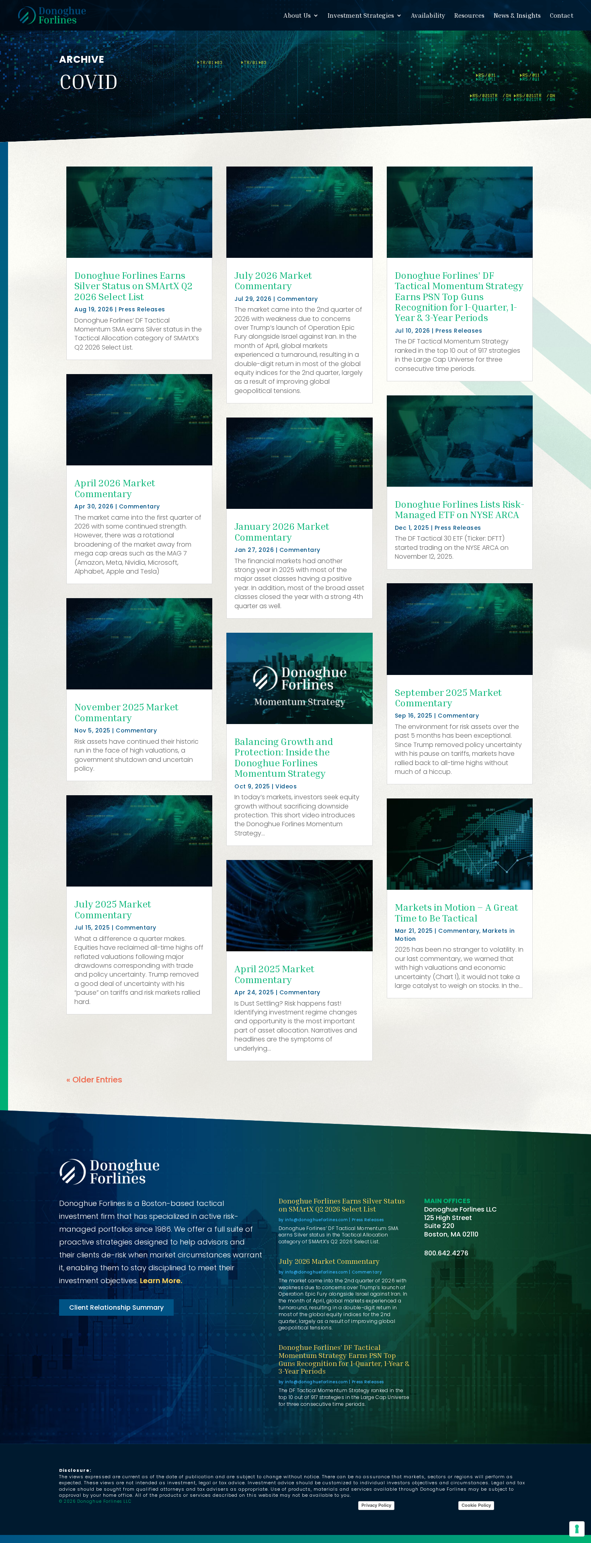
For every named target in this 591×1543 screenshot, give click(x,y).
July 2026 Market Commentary (273, 280)
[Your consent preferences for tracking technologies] (577, 1529)
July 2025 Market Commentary (112, 909)
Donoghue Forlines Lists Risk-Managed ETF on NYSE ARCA (460, 509)
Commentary (139, 506)
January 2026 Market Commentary (281, 531)
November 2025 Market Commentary (126, 712)
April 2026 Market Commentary (114, 488)
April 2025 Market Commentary (274, 974)
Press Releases (142, 309)
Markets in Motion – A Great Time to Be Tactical (456, 912)
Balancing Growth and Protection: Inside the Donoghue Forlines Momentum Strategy (283, 757)
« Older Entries (94, 1079)
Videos (286, 786)
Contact (561, 15)
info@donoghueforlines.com (316, 1220)
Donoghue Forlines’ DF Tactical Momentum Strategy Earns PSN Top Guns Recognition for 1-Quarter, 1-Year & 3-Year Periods (459, 296)
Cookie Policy (476, 1505)
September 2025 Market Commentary (448, 697)
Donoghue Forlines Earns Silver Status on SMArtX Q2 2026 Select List (133, 286)
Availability (428, 15)
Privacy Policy (376, 1505)
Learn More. (161, 1281)
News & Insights (517, 15)
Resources (469, 15)
